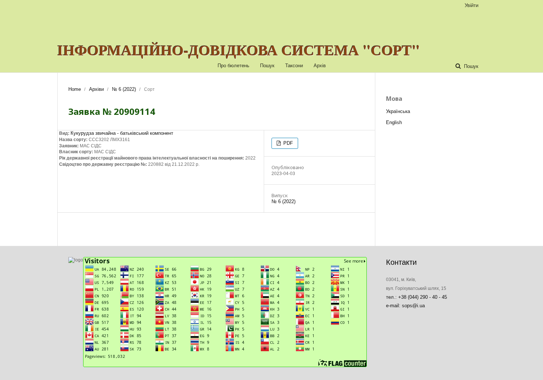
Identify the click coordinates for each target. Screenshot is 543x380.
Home (74, 89)
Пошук (267, 65)
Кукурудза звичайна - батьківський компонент (122, 133)
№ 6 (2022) (124, 89)
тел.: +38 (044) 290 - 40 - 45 (416, 297)
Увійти (471, 5)
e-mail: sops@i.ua (405, 305)
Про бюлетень (233, 65)
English (394, 122)
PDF (287, 143)
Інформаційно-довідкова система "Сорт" (238, 50)
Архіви (96, 89)
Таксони (294, 65)
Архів (320, 65)
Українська (398, 111)
